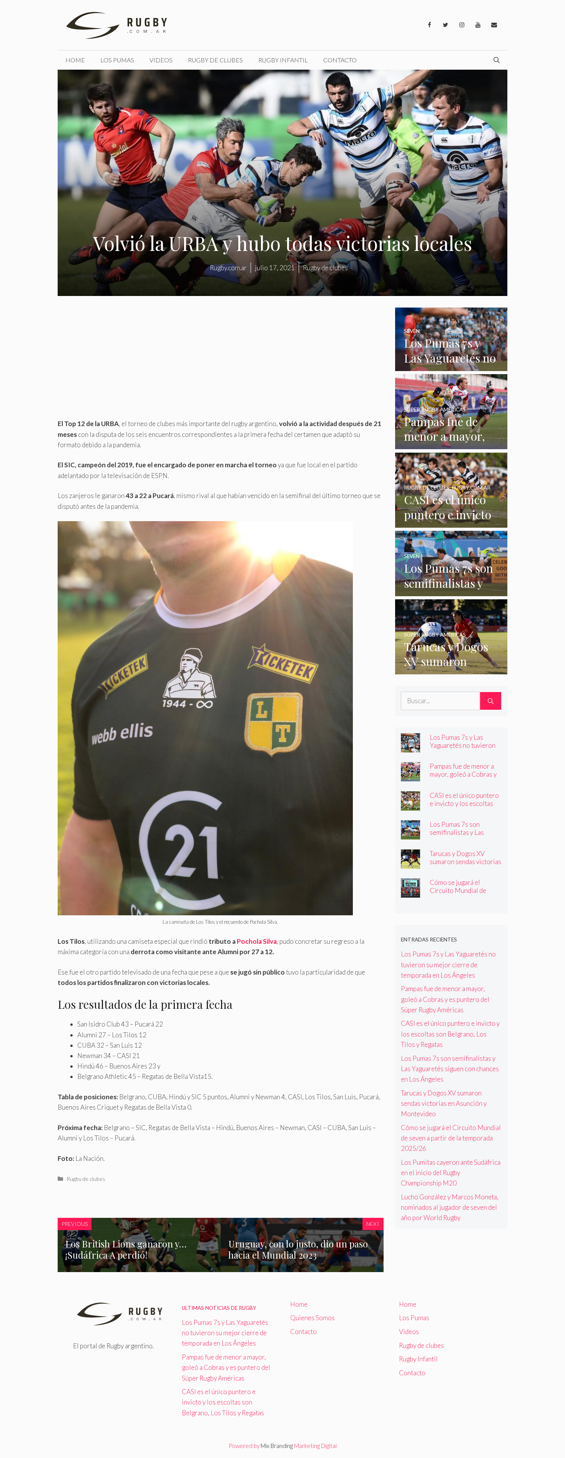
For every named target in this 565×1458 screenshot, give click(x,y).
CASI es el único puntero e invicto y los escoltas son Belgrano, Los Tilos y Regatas (465, 807)
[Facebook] (429, 25)
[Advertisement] (221, 361)
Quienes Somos (312, 1318)
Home (75, 60)
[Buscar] (491, 701)
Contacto (340, 60)
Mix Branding (277, 1445)
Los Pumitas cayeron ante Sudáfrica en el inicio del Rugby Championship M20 (450, 1172)
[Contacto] (493, 25)
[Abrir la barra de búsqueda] (496, 60)
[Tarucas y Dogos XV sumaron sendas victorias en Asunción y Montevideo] (451, 669)
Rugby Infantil (283, 60)
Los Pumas (117, 60)
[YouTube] (477, 25)
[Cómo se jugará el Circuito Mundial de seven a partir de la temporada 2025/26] (410, 892)
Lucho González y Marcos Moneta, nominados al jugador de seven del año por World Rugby (450, 1207)
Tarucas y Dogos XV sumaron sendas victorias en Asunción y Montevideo (465, 865)
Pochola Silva (256, 941)
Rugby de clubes (215, 60)
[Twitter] (445, 25)
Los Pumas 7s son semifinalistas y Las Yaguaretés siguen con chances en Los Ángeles (463, 836)
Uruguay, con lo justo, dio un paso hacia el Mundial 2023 (298, 1249)
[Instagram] (461, 25)
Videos (161, 60)
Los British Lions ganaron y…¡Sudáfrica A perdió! (125, 1249)
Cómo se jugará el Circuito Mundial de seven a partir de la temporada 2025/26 (458, 894)
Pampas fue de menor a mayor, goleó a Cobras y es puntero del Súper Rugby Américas (463, 778)
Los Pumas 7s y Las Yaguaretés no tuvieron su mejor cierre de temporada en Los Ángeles (448, 964)
